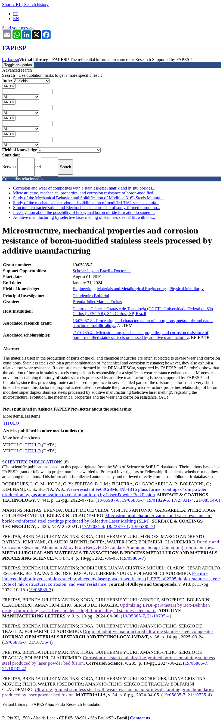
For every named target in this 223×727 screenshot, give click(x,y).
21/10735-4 (158, 616)
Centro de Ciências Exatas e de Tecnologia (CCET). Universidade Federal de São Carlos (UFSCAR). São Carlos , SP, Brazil (143, 311)
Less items (31, 416)
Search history (36, 4)
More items (12, 416)
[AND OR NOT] (9, 86)
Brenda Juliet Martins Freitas (97, 301)
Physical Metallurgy (186, 288)
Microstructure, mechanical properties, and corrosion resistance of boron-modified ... (85, 193)
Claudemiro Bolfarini (91, 295)
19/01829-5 (158, 500)
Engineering (83, 288)
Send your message (18, 27)
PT (15, 13)
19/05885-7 (133, 500)
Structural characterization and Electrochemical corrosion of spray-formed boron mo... (86, 207)
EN (16, 18)
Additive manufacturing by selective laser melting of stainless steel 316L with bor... (84, 217)
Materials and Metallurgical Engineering (131, 288)
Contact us (140, 718)
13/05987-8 (108, 500)
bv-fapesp (10, 59)
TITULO (11, 423)
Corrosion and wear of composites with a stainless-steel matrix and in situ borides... (84, 188)
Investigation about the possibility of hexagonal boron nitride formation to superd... (84, 212)
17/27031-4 (182, 500)
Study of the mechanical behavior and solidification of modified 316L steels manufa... (86, 202)
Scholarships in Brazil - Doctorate (102, 270)
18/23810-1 (117, 526)
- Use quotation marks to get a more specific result (52, 75)
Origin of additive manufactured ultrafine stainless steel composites (148, 631)
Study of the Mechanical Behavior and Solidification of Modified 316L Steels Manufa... (88, 198)
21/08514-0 (207, 500)
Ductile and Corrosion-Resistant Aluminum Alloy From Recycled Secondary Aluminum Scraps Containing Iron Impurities (110, 544)
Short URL (11, 4)
